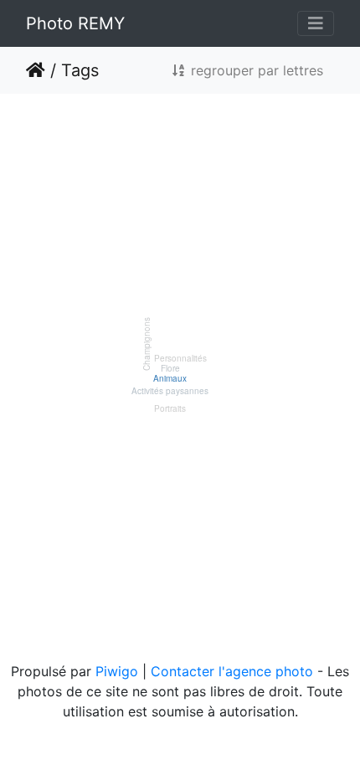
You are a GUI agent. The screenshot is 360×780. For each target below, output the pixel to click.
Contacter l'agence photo (232, 671)
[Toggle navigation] (315, 23)
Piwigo (116, 671)
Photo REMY (75, 23)
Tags (80, 70)
